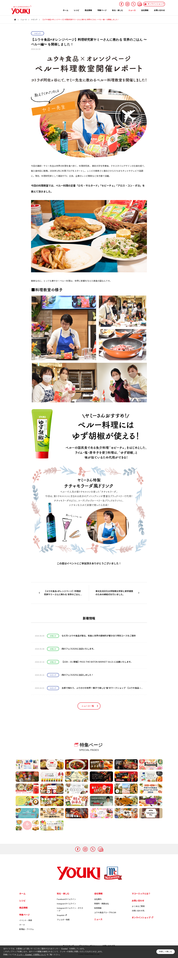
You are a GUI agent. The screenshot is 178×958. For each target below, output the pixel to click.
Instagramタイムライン (66, 904)
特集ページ (102, 10)
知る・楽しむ (117, 10)
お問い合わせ (159, 10)
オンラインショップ (141, 917)
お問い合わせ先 (138, 911)
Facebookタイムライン (66, 899)
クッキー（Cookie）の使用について (31, 955)
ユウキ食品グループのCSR (105, 912)
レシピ (76, 10)
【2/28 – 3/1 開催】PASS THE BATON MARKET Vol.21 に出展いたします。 (97, 662)
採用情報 (98, 908)
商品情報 (88, 10)
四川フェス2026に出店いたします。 (78, 649)
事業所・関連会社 (101, 904)
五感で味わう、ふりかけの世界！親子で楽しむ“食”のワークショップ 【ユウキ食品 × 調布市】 (102, 688)
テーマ (22, 925)
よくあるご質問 (138, 906)
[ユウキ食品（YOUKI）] (20, 9)
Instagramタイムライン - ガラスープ (70, 909)
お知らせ (53, 636)
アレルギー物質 (63, 920)
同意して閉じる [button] (165, 952)
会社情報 (144, 10)
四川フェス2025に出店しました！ (77, 675)
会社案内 (98, 899)
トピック (37, 33)
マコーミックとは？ (141, 894)
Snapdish (61, 915)
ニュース (132, 10)
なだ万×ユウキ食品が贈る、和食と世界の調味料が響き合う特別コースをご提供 (99, 636)
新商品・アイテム (26, 929)
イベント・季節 (25, 920)
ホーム (65, 10)
